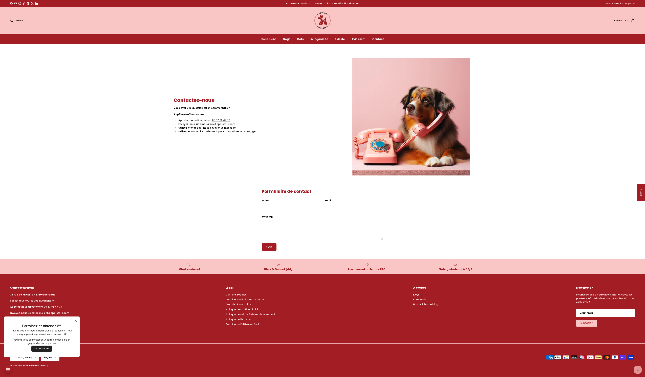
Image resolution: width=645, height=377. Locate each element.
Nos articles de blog (425, 304)
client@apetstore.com (55, 313)
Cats (300, 39)
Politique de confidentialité (241, 309)
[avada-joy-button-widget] (8, 369)
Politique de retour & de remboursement (250, 314)
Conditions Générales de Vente (244, 299)
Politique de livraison (238, 319)
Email (328, 200)
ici (53, 300)
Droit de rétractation (238, 304)
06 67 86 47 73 (221, 120)
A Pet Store (22, 365)
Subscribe (586, 323)
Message (267, 216)
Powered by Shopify (38, 365)
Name (265, 200)
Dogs (286, 39)
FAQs (416, 294)
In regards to (319, 39)
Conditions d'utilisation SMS (242, 324)
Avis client (359, 39)
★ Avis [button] (641, 192)
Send (269, 246)
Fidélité (340, 39)
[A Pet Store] (322, 20)
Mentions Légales (236, 294)
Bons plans (268, 39)
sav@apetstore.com (222, 124)
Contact (378, 39)
